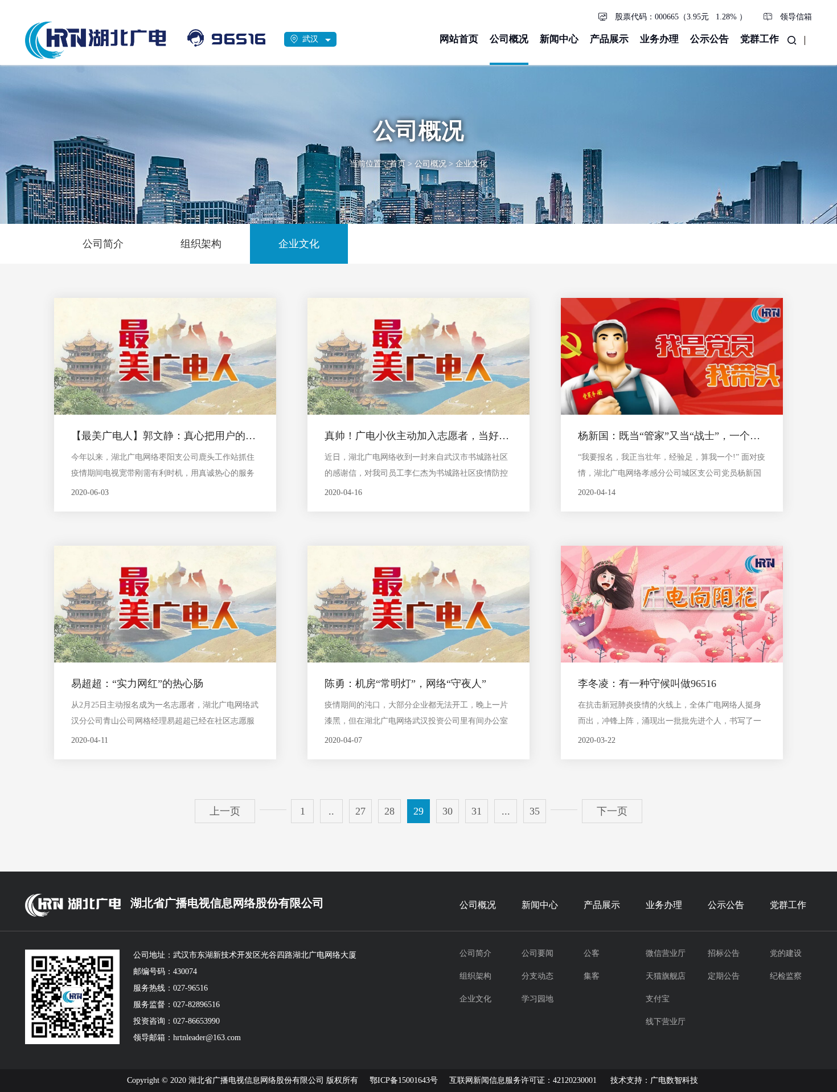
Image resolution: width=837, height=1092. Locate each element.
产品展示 (609, 39)
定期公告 (724, 976)
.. (331, 811)
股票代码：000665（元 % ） (681, 17)
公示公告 (709, 39)
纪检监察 (786, 976)
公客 (592, 953)
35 (535, 811)
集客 (592, 976)
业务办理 (659, 39)
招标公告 (724, 953)
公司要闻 (537, 953)
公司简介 (475, 953)
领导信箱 (796, 17)
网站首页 (459, 39)
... (506, 811)
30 (447, 811)
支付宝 (658, 999)
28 (389, 811)
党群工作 (759, 39)
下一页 (612, 811)
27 (360, 811)
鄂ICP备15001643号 (404, 1080)
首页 (397, 163)
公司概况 (509, 39)
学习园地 (537, 999)
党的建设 (786, 953)
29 (418, 811)
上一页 (225, 811)
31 (476, 811)
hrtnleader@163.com (207, 1037)
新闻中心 (559, 39)
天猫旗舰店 (666, 976)
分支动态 (537, 976)
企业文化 (471, 163)
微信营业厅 (666, 953)
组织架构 (475, 976)
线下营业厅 (666, 1021)
